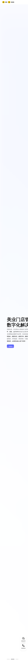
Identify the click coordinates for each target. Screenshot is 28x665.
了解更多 (10, 346)
